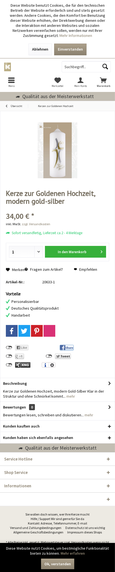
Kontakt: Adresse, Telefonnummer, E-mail (57, 523)
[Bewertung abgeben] (57, 209)
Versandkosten (81, 542)
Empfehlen (87, 269)
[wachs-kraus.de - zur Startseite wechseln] (28, 66)
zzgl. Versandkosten (36, 224)
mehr (70, 396)
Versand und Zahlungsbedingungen (35, 528)
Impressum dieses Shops (84, 532)
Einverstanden (70, 49)
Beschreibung (15, 383)
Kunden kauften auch (21, 426)
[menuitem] (11, 82)
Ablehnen (40, 49)
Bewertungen (14, 407)
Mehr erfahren (73, 553)
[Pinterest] (37, 331)
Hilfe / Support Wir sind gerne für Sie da (57, 519)
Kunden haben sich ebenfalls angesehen (38, 437)
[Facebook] (12, 331)
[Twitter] (24, 331)
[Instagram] (49, 331)
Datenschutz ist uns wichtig (85, 528)
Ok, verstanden (57, 563)
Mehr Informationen (75, 35)
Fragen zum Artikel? (46, 269)
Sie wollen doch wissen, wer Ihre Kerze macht (57, 514)
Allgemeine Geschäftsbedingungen (38, 532)
